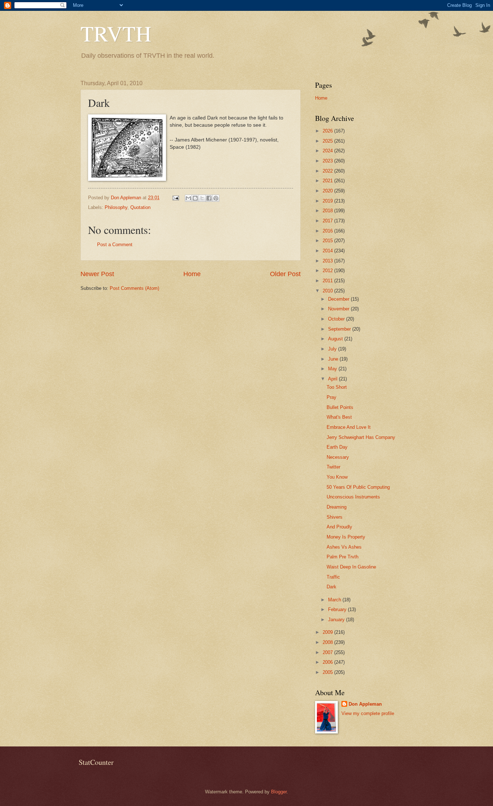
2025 (328, 141)
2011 (328, 280)
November (339, 308)
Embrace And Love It (349, 427)
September (340, 329)
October (337, 319)
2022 (328, 171)
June (334, 359)
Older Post (285, 274)
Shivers (335, 517)
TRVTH (115, 33)
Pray (331, 397)
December (339, 299)
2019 (328, 201)
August (336, 338)
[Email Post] (175, 197)
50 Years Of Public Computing (358, 487)
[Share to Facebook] (209, 198)
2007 (328, 652)
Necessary (338, 457)
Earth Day (337, 447)
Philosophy (116, 207)
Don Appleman (365, 704)
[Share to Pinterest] (215, 198)
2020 (328, 190)
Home (192, 274)
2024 (328, 150)
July (333, 349)
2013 (328, 260)
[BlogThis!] (195, 198)
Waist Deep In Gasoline (351, 567)
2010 (328, 290)
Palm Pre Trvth (342, 556)
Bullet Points (340, 407)
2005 (328, 672)
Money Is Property (346, 537)
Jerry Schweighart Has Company (361, 437)
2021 (328, 180)
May (333, 368)
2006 (328, 662)
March (335, 599)
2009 (328, 632)
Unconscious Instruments (353, 497)
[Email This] (188, 198)
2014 (328, 250)
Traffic (333, 577)
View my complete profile (367, 713)
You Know (337, 477)
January (337, 619)
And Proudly (339, 527)
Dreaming (336, 507)
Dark (331, 586)
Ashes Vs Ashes (344, 547)
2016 (328, 231)
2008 (328, 642)
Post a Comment (114, 244)
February (338, 609)
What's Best (339, 417)
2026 (328, 131)
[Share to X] (202, 198)
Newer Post (97, 274)
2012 (328, 270)
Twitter (333, 467)
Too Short (337, 387)
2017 (328, 220)
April (333, 379)
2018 (328, 210)
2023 (328, 161)
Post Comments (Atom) (134, 288)
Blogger (279, 791)
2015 (328, 240)
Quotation (140, 207)
